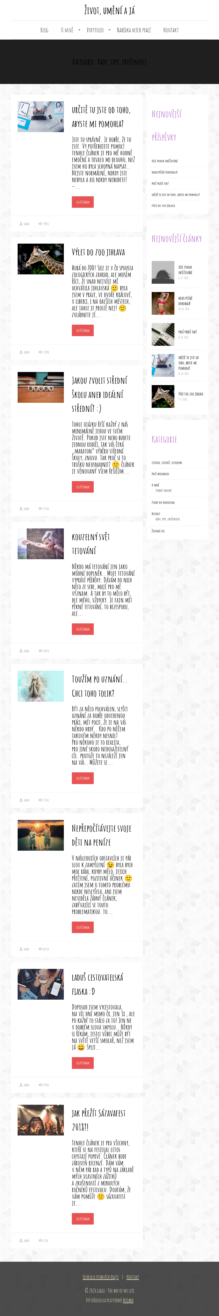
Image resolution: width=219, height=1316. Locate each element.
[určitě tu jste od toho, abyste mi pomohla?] (163, 365)
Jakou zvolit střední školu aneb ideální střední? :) (99, 394)
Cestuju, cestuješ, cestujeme (167, 462)
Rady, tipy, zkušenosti (168, 519)
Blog (44, 30)
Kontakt (171, 30)
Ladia (26, 224)
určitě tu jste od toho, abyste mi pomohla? (176, 194)
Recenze (156, 513)
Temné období (163, 490)
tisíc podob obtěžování (165, 161)
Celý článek (82, 202)
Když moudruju (160, 473)
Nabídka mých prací (134, 30)
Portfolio (95, 30)
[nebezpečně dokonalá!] (163, 303)
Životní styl (158, 531)
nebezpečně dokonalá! (165, 172)
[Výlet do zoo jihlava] (163, 396)
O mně (67, 30)
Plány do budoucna (163, 502)
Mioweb (128, 1300)
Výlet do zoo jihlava (98, 252)
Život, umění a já (109, 10)
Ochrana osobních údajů (101, 1277)
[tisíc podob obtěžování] (163, 272)
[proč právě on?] (163, 334)
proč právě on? (160, 183)
